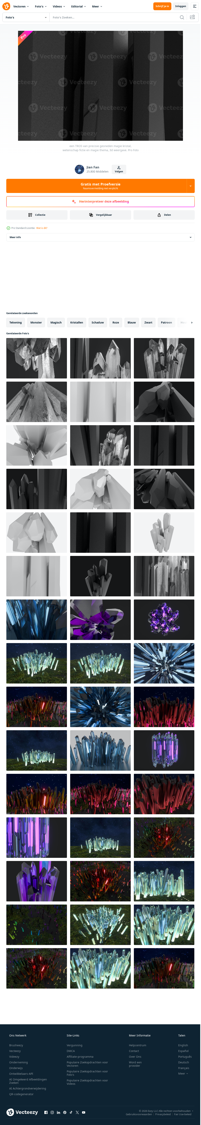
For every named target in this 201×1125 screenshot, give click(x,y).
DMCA (69, 1051)
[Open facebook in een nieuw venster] (46, 1112)
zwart (148, 322)
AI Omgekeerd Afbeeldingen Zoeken (23, 1081)
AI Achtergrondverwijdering (27, 1088)
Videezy (14, 1056)
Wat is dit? (41, 228)
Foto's (39, 6)
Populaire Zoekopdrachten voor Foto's (86, 1073)
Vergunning (73, 1045)
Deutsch (181, 1062)
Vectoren (19, 6)
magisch (56, 322)
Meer (95, 6)
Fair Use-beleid (179, 1114)
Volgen (117, 171)
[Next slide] (185, 322)
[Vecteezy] (6, 6)
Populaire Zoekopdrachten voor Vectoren (86, 1063)
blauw (132, 322)
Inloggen (177, 6)
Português (182, 1056)
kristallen (76, 322)
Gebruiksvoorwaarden (136, 1114)
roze (115, 322)
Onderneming (18, 1062)
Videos (57, 6)
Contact (131, 1051)
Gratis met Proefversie (99, 186)
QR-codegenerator (21, 1094)
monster (36, 322)
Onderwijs (15, 1068)
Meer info (15, 237)
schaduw (98, 322)
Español (181, 1051)
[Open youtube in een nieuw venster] (83, 1112)
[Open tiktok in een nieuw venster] (71, 1112)
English (180, 1045)
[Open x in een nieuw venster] (77, 1112)
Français (181, 1068)
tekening (15, 322)
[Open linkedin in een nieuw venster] (58, 1112)
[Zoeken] (179, 17)
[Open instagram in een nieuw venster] (52, 1112)
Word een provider (132, 1063)
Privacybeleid (160, 1114)
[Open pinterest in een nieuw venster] (64, 1112)
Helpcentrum (135, 1045)
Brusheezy (16, 1045)
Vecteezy (14, 1051)
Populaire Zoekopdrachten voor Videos (86, 1082)
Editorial (77, 6)
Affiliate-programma (78, 1056)
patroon (166, 322)
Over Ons (132, 1056)
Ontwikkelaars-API (21, 1074)
